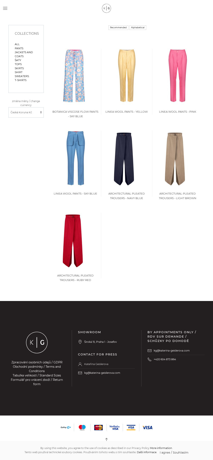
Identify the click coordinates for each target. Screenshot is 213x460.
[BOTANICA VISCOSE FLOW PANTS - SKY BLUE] (74, 75)
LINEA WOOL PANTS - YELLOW (126, 111)
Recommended (118, 27)
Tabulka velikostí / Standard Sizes (37, 375)
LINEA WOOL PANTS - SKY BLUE (75, 193)
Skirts (19, 68)
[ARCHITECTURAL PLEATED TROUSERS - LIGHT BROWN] (175, 157)
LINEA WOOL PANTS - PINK (177, 111)
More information (161, 448)
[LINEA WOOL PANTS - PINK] (177, 75)
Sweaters (22, 76)
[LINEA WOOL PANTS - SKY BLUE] (75, 157)
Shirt (18, 72)
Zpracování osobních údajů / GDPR (36, 362)
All (17, 44)
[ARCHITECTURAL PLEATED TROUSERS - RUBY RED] (73, 239)
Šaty (18, 60)
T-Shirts (20, 80)
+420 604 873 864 (165, 359)
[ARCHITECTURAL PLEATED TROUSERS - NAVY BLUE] (124, 157)
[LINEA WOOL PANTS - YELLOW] (126, 75)
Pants (19, 48)
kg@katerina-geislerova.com (102, 372)
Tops (18, 64)
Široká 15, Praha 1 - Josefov (100, 341)
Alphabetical (138, 27)
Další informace (146, 452)
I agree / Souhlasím (174, 452)
